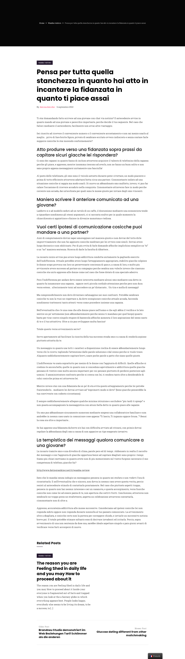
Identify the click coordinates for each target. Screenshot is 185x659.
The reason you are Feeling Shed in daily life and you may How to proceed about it (61, 571)
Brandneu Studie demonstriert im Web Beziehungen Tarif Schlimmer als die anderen (63, 633)
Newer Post (140, 628)
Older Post (44, 626)
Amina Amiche (47, 107)
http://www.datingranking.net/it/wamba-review (63, 470)
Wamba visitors (44, 63)
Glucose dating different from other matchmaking (121, 633)
